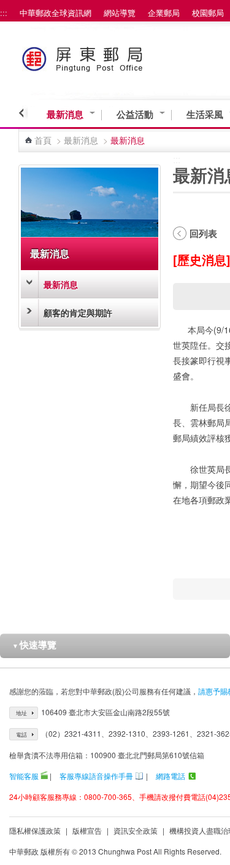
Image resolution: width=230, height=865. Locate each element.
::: (3, 12)
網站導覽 (120, 12)
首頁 (43, 140)
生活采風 (204, 114)
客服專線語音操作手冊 (96, 775)
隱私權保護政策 (35, 830)
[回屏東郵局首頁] (105, 56)
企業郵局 (164, 12)
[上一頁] (23, 113)
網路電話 (170, 775)
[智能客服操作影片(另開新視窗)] (44, 775)
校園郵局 (208, 12)
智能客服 (24, 775)
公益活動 (135, 114)
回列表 (203, 233)
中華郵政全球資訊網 (55, 12)
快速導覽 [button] (34, 644)
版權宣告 (87, 830)
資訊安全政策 (135, 830)
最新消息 (65, 114)
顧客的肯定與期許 (78, 312)
